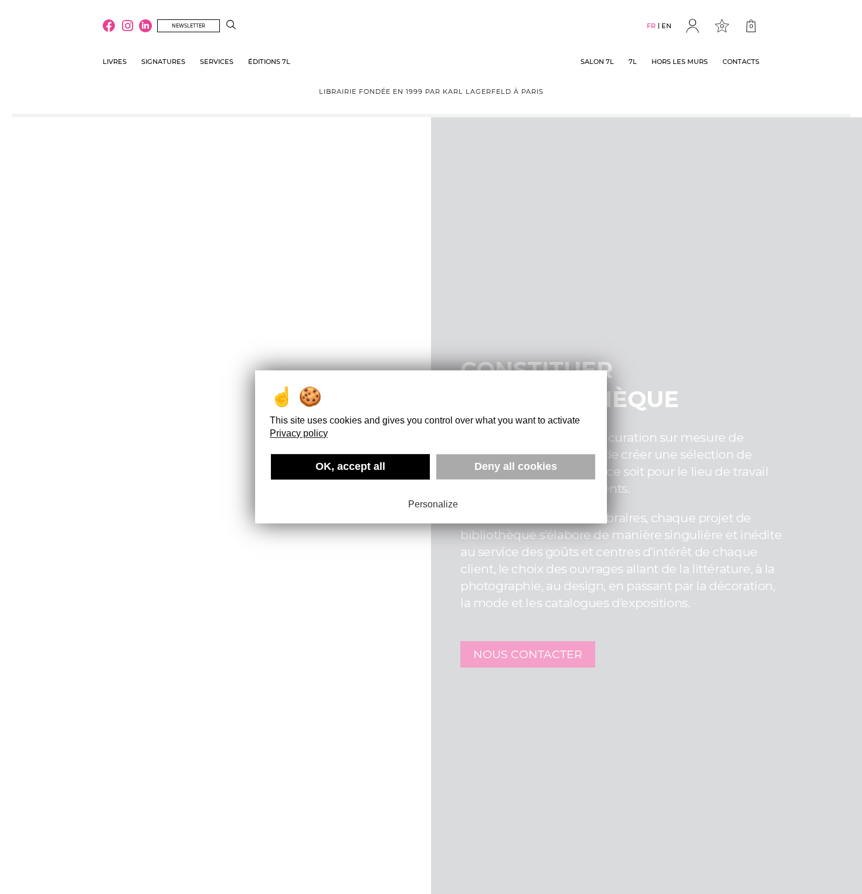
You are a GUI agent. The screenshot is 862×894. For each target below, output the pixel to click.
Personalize (433, 504)
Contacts (740, 61)
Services (216, 61)
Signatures (163, 61)
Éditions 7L (269, 61)
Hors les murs (679, 61)
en (666, 26)
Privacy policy (299, 433)
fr (651, 26)
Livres (115, 61)
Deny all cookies (515, 466)
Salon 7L (597, 61)
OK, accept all (350, 466)
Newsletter (188, 26)
